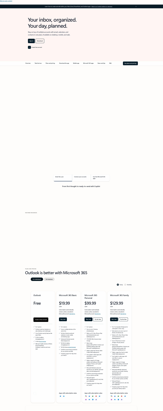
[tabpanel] (81, 114)
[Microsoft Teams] (96, 399)
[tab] (30, 83)
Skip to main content (6, 1)
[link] (28, 63)
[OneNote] (86, 399)
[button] (32, 239)
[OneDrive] (63, 396)
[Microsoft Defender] (92, 399)
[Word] (89, 396)
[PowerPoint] (96, 396)
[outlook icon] (34, 393)
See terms (72, 314)
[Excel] (92, 396)
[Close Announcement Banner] (135, 6)
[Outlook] (60, 396)
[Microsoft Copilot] (86, 396)
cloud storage (42, 341)
